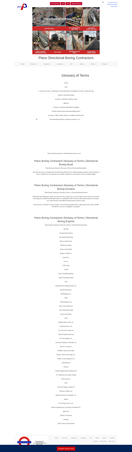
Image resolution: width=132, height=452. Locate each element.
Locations (60, 64)
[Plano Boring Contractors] (32, 442)
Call (63, 3)
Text (68, 3)
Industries (47, 64)
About (93, 64)
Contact (104, 64)
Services (33, 64)
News (82, 64)
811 (71, 64)
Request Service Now (66, 449)
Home (22, 64)
